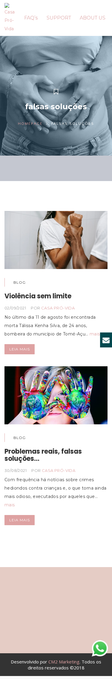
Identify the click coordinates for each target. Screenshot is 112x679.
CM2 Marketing (63, 662)
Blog (19, 282)
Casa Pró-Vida (58, 308)
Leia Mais (19, 349)
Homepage (30, 123)
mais (95, 334)
